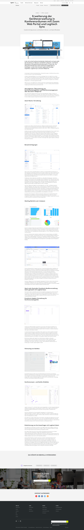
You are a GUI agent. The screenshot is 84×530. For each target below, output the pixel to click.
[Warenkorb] (72, 3)
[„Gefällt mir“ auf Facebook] (16, 521)
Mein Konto (70, 2)
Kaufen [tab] (22, 2)
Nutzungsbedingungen (31, 527)
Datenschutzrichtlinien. (38, 484)
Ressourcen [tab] (36, 2)
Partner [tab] (41, 2)
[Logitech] (15, 3)
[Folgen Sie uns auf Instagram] (20, 521)
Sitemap (51, 527)
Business (17, 5)
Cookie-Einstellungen (46, 527)
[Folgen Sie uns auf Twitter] (18, 521)
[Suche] (65, 3)
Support (68, 0)
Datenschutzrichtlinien (55, 525)
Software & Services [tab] (28, 2)
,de (72, 0)
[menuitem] (37, 5)
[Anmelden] (49, 481)
